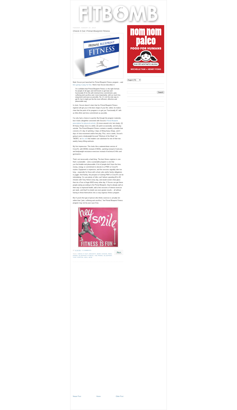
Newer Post (77, 396)
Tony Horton (78, 257)
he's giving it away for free (82, 85)
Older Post (119, 396)
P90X (110, 254)
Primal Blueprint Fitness (83, 255)
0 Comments (86, 250)
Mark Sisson (102, 254)
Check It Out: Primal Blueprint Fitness (91, 31)
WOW (90, 257)
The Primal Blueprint (103, 255)
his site (84, 139)
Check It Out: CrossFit (87, 254)
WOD (86, 257)
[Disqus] (98, 297)
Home (98, 396)
